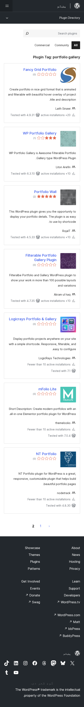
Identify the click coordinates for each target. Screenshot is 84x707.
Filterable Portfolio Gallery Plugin (41, 257)
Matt (74, 622)
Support (74, 588)
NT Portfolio (46, 454)
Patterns (34, 569)
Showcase (32, 548)
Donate (32, 595)
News (76, 555)
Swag (34, 602)
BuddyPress (69, 636)
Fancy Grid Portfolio (39, 70)
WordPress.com (67, 615)
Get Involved (30, 581)
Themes (34, 555)
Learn (76, 581)
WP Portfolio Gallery (39, 133)
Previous (49, 526)
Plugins (35, 562)
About (75, 548)
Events (35, 588)
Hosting (74, 562)
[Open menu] (6, 6)
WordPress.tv (68, 602)
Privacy (74, 569)
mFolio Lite (47, 389)
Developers (72, 595)
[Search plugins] (27, 33)
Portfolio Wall (45, 192)
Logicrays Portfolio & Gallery (32, 319)
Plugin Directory (69, 17)
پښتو (67, 653)
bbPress (72, 629)
